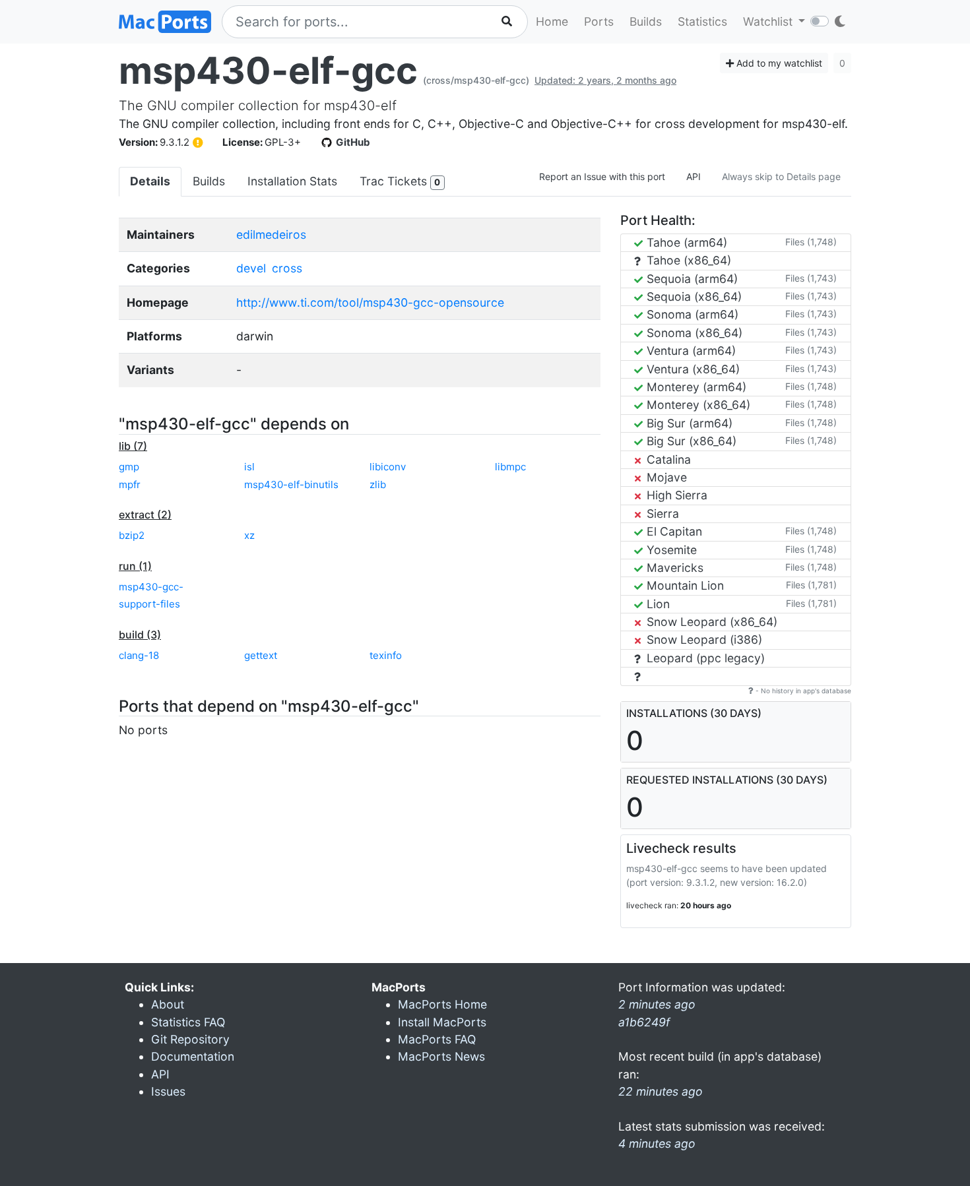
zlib (378, 484)
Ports (599, 21)
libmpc (510, 466)
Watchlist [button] (769, 21)
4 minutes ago (656, 1143)
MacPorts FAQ (437, 1039)
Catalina (667, 459)
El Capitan (672, 531)
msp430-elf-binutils (291, 484)
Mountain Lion (683, 585)
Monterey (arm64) (694, 387)
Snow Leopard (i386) (702, 639)
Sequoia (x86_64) (692, 296)
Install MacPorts (442, 1022)
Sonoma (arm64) (690, 314)
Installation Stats (292, 181)
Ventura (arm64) (689, 351)
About (167, 1004)
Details (150, 181)
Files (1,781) (811, 584)
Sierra (661, 513)
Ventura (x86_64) (691, 369)
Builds (646, 21)
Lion (656, 604)
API (693, 176)
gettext (260, 655)
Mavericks (673, 568)
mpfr (130, 484)
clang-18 (139, 655)
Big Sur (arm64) (687, 423)
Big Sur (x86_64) (689, 441)
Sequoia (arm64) (690, 279)
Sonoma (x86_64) (692, 333)
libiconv (388, 466)
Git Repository (190, 1039)
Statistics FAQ (188, 1022)
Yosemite (670, 550)
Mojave (665, 477)
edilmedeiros (271, 234)
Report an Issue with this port (602, 176)
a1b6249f (644, 1022)
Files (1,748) (811, 241)
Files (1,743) (811, 278)
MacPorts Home (442, 1004)
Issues (168, 1091)
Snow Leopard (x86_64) (710, 622)
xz (249, 535)
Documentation (192, 1056)
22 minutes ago (660, 1091)
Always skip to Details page (781, 176)
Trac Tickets (400, 181)
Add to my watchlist (778, 63)
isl (249, 466)
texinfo (386, 655)
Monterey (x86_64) (696, 405)
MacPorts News (441, 1056)
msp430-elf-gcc (268, 70)
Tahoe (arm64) (685, 242)
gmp (129, 466)
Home (552, 21)
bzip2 (132, 535)
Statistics (702, 21)
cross (287, 268)
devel (251, 268)
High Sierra (675, 495)
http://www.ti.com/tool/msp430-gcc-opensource (370, 302)
